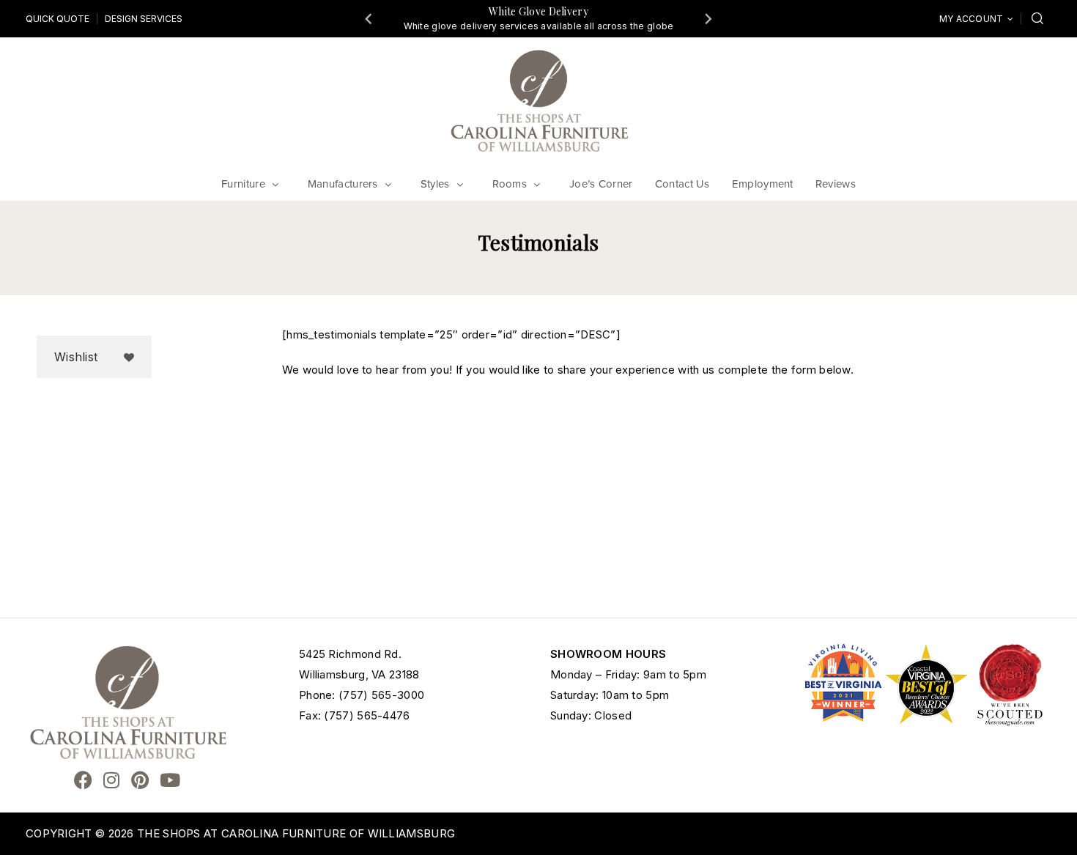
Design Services (143, 18)
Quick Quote (57, 18)
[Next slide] (707, 18)
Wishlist (75, 356)
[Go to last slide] (369, 18)
